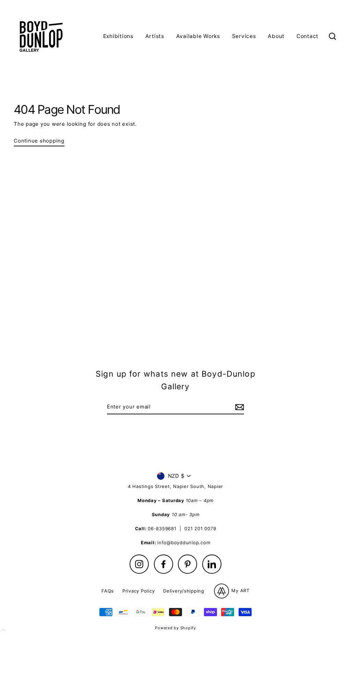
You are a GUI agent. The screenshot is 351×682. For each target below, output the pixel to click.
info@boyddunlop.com (183, 542)
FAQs (107, 591)
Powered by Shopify (175, 627)
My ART (240, 590)
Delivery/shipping (183, 591)
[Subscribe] (238, 407)
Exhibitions (118, 36)
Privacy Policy (138, 591)
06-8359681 (162, 528)
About (276, 36)
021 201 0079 (200, 528)
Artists (154, 36)
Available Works (198, 36)
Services (244, 36)
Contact (307, 36)
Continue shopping (39, 140)
